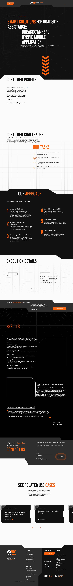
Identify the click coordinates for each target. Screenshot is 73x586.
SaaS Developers (29, 568)
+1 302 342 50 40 (59, 556)
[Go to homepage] (11, 552)
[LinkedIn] (45, 567)
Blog (27, 579)
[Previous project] (34, 527)
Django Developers (29, 559)
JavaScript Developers (30, 553)
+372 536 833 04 (58, 560)
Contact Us (49, 553)
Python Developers (29, 557)
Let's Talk (10, 3)
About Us (27, 577)
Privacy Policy (47, 459)
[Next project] (39, 527)
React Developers (29, 554)
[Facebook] (49, 567)
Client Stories (28, 576)
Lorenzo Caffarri (57, 422)
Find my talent (61, 456)
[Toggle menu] (65, 3)
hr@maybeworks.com (47, 561)
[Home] (36, 3)
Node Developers (29, 556)
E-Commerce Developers (31, 570)
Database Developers (30, 560)
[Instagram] (52, 567)
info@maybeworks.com (48, 560)
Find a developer (59, 308)
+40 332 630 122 (58, 565)
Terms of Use (41, 459)
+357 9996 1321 (58, 570)
